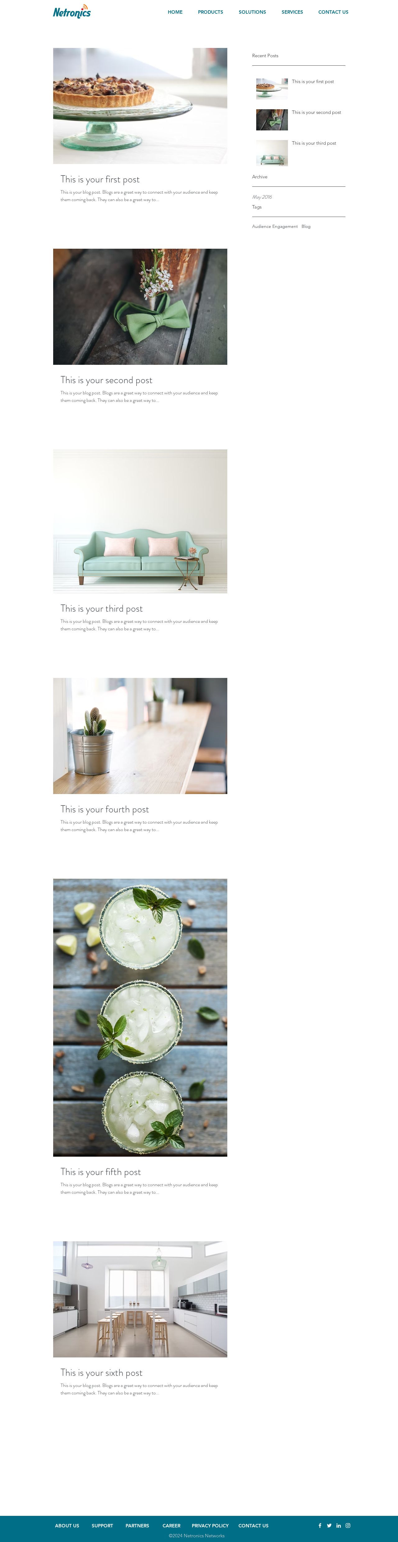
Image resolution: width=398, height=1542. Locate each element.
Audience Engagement (275, 226)
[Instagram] (348, 1525)
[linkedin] (339, 1525)
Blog (306, 226)
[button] (215, 12)
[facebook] (320, 1525)
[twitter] (329, 1525)
